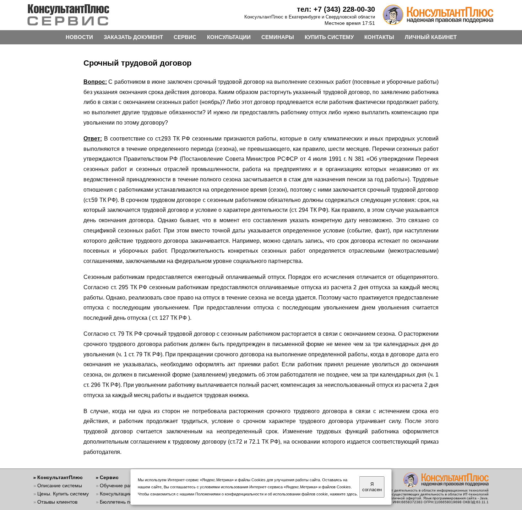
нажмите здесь (343, 494)
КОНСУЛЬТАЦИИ (229, 37)
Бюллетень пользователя (129, 502)
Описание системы (59, 485)
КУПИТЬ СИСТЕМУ (329, 37)
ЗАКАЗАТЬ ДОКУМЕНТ (133, 37)
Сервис (109, 477)
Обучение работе (120, 485)
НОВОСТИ (79, 37)
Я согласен (372, 487)
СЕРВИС (185, 37)
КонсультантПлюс (60, 477)
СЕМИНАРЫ (277, 37)
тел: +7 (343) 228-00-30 (336, 9)
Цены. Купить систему (63, 494)
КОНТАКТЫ (379, 37)
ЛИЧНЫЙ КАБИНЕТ (431, 37)
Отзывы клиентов (57, 502)
